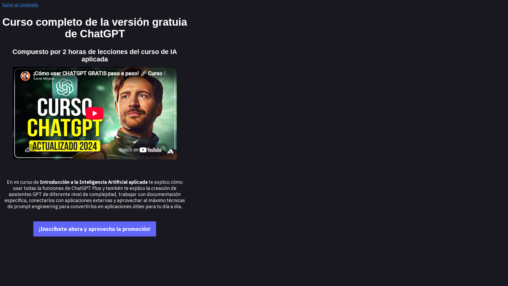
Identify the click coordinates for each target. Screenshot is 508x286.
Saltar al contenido (20, 4)
